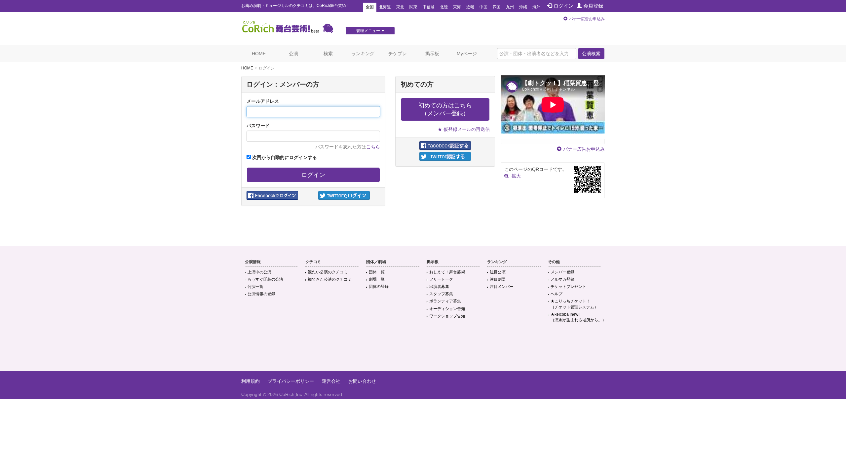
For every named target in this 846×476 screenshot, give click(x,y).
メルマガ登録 (562, 279)
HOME (259, 53)
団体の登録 (379, 286)
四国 (497, 7)
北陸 (444, 7)
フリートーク (441, 279)
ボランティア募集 (445, 301)
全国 (370, 7)
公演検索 (591, 53)
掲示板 (432, 53)
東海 (457, 7)
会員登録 (593, 6)
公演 (293, 53)
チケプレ (397, 53)
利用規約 (250, 381)
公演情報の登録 (261, 294)
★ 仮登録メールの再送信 (464, 129)
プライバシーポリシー (291, 381)
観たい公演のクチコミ (328, 272)
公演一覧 (255, 286)
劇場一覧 (377, 279)
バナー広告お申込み (587, 19)
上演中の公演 (259, 272)
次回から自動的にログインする (284, 157)
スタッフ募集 (441, 294)
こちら (373, 146)
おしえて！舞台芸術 (447, 272)
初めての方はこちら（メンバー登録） (445, 109)
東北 (400, 7)
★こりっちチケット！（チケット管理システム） (574, 304)
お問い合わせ (362, 381)
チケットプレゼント (568, 286)
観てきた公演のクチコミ (330, 279)
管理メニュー (368, 30)
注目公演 (498, 272)
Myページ (467, 53)
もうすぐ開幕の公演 (265, 279)
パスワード (258, 125)
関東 (413, 7)
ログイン (563, 6)
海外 (536, 7)
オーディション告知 (447, 308)
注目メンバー (502, 286)
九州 (510, 7)
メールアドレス (263, 101)
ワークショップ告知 (447, 316)
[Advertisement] (423, 350)
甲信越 (429, 7)
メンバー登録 (562, 272)
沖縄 (523, 7)
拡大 (516, 175)
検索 (328, 53)
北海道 (385, 7)
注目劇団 (498, 279)
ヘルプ (556, 294)
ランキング (362, 53)
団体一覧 (377, 272)
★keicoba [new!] (578, 317)
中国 (483, 7)
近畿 (470, 7)
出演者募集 (439, 286)
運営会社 (331, 381)
